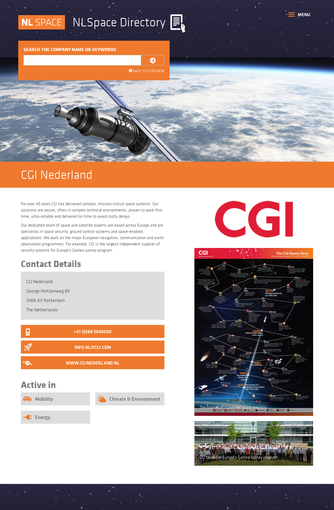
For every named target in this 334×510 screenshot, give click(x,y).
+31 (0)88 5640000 (92, 332)
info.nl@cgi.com (92, 347)
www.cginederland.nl (93, 363)
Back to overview (146, 71)
